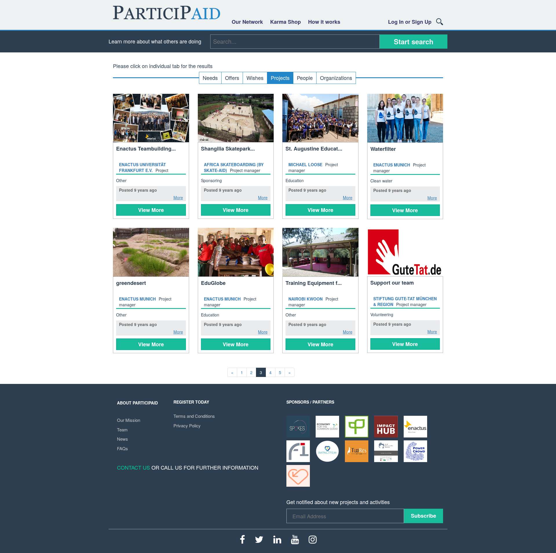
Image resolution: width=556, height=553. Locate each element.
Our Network (247, 21)
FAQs (122, 448)
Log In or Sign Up (409, 21)
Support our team (392, 282)
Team (122, 429)
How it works (324, 21)
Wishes (255, 77)
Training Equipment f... (314, 283)
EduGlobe (213, 283)
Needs (210, 77)
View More (151, 210)
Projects (280, 77)
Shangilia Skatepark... (228, 148)
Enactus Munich (391, 165)
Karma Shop (285, 21)
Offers (232, 77)
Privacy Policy (187, 425)
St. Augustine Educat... (314, 148)
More (178, 197)
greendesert (131, 283)
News (122, 439)
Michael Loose (305, 164)
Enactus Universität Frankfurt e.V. (142, 167)
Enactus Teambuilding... (146, 148)
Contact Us (133, 467)
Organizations (336, 77)
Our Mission (128, 420)
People (305, 77)
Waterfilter (383, 149)
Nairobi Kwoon (305, 299)
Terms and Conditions (194, 416)
